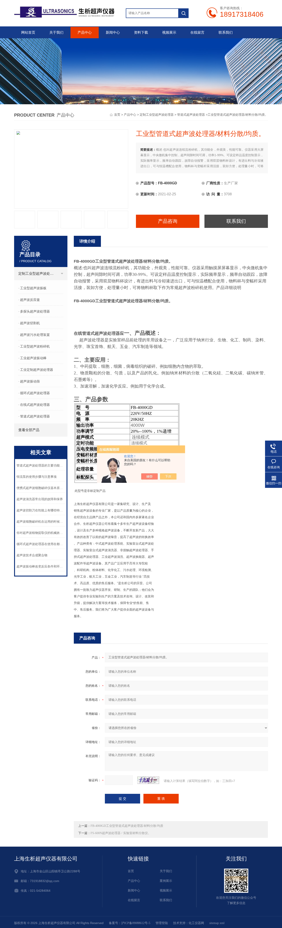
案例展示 (166, 880)
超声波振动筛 (30, 381)
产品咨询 (167, 221)
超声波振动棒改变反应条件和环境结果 (41, 566)
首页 (117, 114)
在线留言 (197, 32)
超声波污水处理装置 (35, 335)
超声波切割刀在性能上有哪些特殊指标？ (41, 510)
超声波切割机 (30, 323)
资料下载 (141, 32)
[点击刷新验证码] (148, 780)
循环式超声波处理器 (35, 393)
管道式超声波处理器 (191, 114)
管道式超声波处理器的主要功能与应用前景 (41, 465)
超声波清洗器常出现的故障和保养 (40, 499)
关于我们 (56, 32)
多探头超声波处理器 (35, 311)
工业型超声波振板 (33, 288)
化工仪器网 (196, 923)
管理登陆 (162, 923)
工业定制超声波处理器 (36, 370)
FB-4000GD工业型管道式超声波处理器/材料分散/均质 (127, 825)
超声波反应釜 (30, 300)
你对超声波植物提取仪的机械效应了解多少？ (41, 532)
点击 (62, 273)
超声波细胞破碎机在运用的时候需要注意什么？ (41, 521)
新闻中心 (113, 32)
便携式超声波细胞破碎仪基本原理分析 (41, 488)
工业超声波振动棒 (33, 358)
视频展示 (169, 32)
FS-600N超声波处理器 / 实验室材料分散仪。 (121, 833)
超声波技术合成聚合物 (32, 555)
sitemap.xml (216, 923)
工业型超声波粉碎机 (35, 346)
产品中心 (85, 32)
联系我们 (226, 32)
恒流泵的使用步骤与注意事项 (37, 476)
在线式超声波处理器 (35, 404)
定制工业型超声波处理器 (157, 114)
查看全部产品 (28, 430)
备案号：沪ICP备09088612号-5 (129, 923)
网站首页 (28, 32)
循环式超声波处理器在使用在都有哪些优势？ (41, 544)
